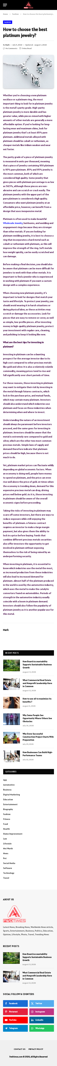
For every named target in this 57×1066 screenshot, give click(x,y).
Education (8, 799)
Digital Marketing (11, 794)
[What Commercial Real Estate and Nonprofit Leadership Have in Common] (11, 684)
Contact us (19, 1049)
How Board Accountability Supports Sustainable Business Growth (37, 664)
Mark (7, 45)
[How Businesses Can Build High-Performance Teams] (11, 756)
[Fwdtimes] (28, 5)
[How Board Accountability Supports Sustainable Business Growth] (11, 665)
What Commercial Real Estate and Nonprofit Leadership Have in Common (37, 683)
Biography (8, 809)
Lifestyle (7, 843)
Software (7, 868)
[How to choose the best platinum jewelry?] (28, 71)
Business (7, 789)
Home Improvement (12, 833)
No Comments (11, 48)
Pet (5, 858)
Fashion (7, 22)
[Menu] (5, 5)
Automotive (9, 784)
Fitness (6, 819)
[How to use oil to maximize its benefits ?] (11, 702)
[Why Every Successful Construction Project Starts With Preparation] (11, 738)
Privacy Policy (36, 1049)
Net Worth (8, 848)
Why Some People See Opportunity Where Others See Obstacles (37, 718)
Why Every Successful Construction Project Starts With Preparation (38, 736)
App (5, 779)
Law (5, 838)
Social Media (9, 863)
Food (5, 824)
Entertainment (10, 804)
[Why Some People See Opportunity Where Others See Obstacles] (11, 719)
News (5, 853)
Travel (6, 878)
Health (6, 828)
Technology (8, 873)
